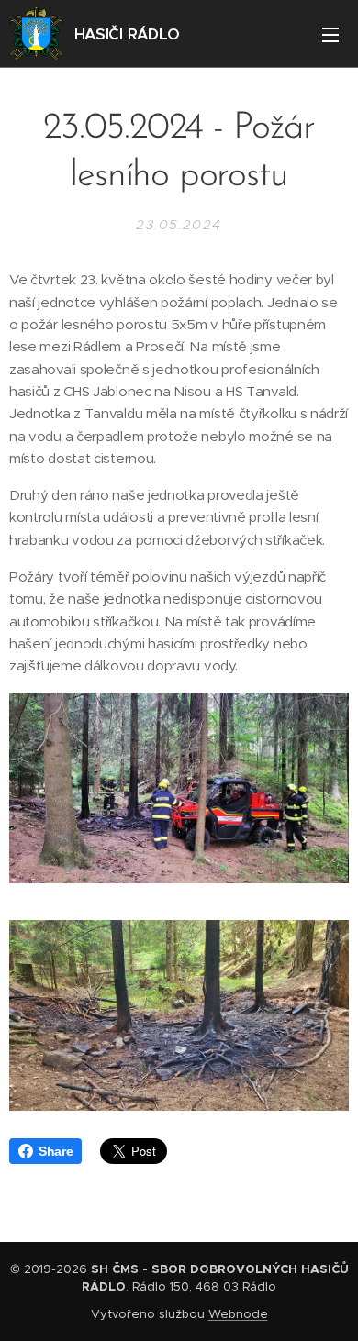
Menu (330, 34)
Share (56, 1151)
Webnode (238, 1314)
